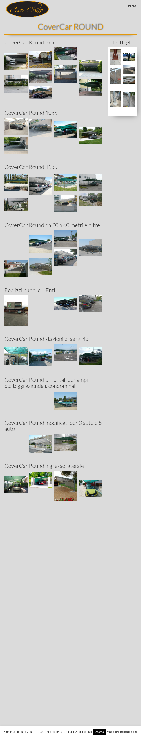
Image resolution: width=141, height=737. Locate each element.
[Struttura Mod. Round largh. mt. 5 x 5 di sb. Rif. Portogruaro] (40, 76)
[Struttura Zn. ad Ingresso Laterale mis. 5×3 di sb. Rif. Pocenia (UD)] (65, 486)
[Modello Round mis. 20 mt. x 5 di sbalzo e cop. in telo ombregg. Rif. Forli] (40, 244)
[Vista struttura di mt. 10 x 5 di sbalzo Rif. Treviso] (40, 59)
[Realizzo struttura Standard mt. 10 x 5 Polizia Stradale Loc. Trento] (16, 310)
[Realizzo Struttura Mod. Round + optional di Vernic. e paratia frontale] (65, 53)
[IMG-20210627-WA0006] (40, 480)
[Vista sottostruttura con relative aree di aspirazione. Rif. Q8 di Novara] (16, 355)
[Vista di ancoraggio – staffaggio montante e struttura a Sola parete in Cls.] (115, 76)
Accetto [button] (99, 732)
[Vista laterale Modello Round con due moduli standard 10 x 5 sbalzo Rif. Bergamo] (16, 145)
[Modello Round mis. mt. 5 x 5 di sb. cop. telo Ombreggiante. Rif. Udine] (90, 87)
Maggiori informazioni (122, 732)
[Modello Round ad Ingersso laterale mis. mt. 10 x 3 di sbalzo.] (16, 484)
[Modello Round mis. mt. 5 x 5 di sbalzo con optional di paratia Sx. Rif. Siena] (65, 74)
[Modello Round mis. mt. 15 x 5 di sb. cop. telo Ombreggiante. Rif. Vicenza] (90, 182)
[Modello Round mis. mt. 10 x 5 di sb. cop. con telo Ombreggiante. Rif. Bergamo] (40, 128)
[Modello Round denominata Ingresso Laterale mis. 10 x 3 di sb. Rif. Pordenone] (90, 488)
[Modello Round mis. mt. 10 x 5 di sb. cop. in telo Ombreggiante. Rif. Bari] (16, 126)
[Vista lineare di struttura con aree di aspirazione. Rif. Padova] (90, 355)
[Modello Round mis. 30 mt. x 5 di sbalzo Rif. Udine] (129, 57)
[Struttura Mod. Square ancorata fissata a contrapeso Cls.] (129, 69)
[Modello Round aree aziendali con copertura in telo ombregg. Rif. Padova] (65, 238)
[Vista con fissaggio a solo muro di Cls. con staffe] (129, 99)
